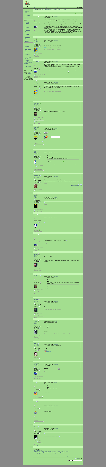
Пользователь (36, 63)
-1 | (38, 23)
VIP (25, 18)
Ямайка (36, 121)
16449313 (56, 82)
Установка (27, 35)
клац (45, 138)
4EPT (35, 39)
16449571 (56, 197)
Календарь (27, 23)
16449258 (56, 40)
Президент (36, 256)
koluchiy (35, 426)
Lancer (35, 215)
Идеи (39, 9)
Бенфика (35, 402)
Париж (35, 196)
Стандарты (27, 34)
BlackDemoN (36, 103)
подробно (30, 73)
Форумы (27, 46)
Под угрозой (27, 16)
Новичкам (27, 14)
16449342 (56, 152)
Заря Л (35, 128)
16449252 (56, 16)
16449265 (56, 61)
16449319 (56, 128)
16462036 (56, 255)
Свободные (27, 15)
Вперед (77, 458)
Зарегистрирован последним (28, 63)
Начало (26, 9)
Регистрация (39, 7)
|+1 (40, 23)
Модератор (36, 41)
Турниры (27, 22)
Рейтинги (27, 20)
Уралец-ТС (36, 344)
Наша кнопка (27, 64)
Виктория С (36, 383)
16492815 (56, 382)
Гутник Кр (35, 18)
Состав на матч (28, 33)
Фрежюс (35, 176)
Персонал (27, 40)
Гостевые (27, 47)
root (34, 382)
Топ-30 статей (28, 57)
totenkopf (36, 321)
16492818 (56, 405)
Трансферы (27, 30)
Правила (27, 11)
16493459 (56, 428)
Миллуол (35, 40)
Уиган (35, 152)
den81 (35, 151)
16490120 (56, 364)
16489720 (56, 344)
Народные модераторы (26, 61)
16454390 (56, 236)
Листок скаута (28, 31)
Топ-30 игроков (28, 58)
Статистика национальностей (76, 185)
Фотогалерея (28, 49)
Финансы (27, 28)
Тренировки (27, 38)
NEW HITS (46, 114)
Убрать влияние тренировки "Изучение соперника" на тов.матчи (53, 9)
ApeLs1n (36, 127)
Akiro (35, 195)
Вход (35, 7)
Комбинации (27, 37)
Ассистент (27, 41)
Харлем (35, 427)
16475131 (56, 301)
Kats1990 (36, 17)
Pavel (35, 401)
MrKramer (36, 254)
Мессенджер (27, 50)
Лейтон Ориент (37, 255)
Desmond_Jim (37, 175)
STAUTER (36, 343)
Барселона (36, 104)
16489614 (56, 321)
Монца (35, 322)
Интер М (35, 216)
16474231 (56, 276)
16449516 (56, 176)
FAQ (26, 12)
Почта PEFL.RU (28, 66)
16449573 (56, 217)
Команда (27, 27)
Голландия (37, 445)
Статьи (26, 52)
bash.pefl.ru (27, 54)
